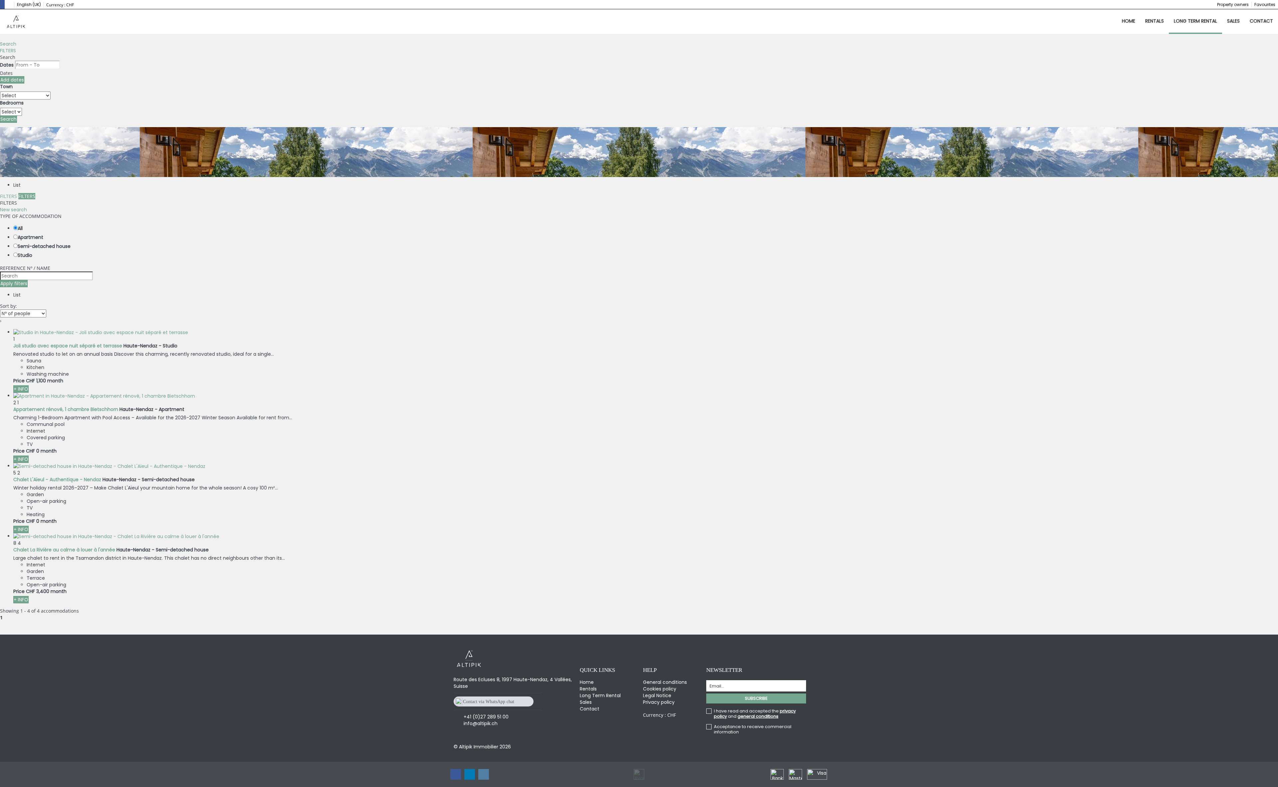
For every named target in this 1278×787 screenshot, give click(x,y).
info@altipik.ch (481, 723)
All (20, 228)
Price (19, 380)
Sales (1233, 21)
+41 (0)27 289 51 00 (486, 716)
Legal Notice (657, 695)
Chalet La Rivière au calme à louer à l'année (64, 549)
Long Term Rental (1195, 21)
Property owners (1233, 4)
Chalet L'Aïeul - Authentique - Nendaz (57, 479)
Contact (1261, 21)
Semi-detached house (44, 246)
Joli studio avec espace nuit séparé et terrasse (67, 345)
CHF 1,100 (36, 380)
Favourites (1264, 4)
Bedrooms (12, 102)
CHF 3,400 (37, 591)
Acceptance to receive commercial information (752, 729)
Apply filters (13, 283)
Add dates (12, 80)
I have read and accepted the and (755, 713)
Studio (25, 255)
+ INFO (21, 389)
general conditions (758, 716)
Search (8, 44)
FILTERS (8, 50)
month (55, 380)
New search (13, 209)
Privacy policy (659, 702)
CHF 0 (32, 451)
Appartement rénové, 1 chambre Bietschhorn (65, 409)
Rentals (1154, 21)
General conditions (665, 682)
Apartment (30, 237)
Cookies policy (659, 689)
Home (1128, 21)
